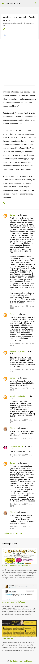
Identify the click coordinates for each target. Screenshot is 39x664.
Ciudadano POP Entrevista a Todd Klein (16, 566)
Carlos (12, 215)
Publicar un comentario (12, 533)
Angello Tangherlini (17, 352)
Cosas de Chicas (7, 638)
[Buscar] (36, 3)
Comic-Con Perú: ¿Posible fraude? (14, 602)
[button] (4, 29)
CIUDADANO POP (13, 3)
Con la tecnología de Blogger (20, 661)
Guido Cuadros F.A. (17, 446)
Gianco (12, 428)
